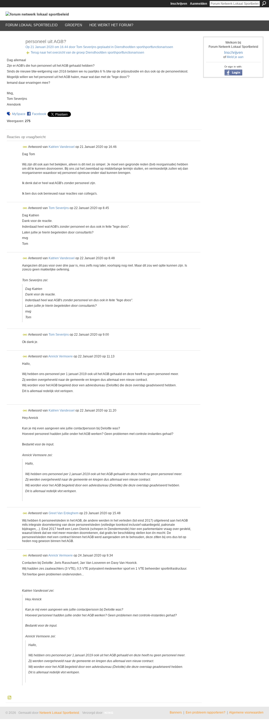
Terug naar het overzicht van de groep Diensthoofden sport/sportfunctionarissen (87, 52)
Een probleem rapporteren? (205, 712)
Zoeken (264, 3)
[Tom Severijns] (14, 53)
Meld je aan (235, 57)
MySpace (18, 114)
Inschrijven (178, 4)
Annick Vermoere (60, 356)
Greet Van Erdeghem (64, 513)
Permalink (25, 146)
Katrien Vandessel (62, 146)
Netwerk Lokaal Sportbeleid (59, 713)
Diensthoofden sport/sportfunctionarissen (144, 47)
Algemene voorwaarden (246, 712)
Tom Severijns (86, 47)
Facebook (39, 114)
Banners (176, 712)
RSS (9, 697)
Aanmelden (198, 4)
